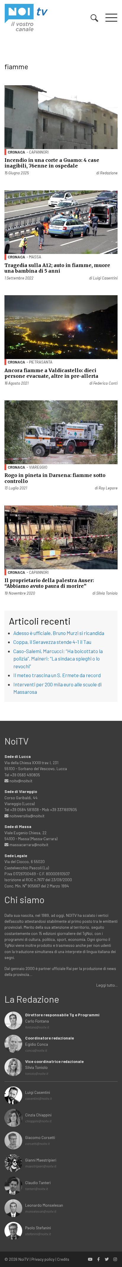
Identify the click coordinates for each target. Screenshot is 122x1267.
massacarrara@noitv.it (28, 844)
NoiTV (23, 1259)
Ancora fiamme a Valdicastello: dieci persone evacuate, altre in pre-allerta (51, 373)
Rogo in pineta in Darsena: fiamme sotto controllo (54, 478)
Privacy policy (42, 1259)
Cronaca (16, 152)
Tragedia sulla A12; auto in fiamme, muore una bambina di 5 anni (57, 268)
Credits (63, 1259)
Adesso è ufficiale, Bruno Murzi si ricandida (58, 633)
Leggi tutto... (107, 985)
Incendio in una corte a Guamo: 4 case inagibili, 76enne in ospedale (51, 163)
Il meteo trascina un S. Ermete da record (57, 675)
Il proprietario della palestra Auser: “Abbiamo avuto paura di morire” (49, 583)
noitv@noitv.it (20, 780)
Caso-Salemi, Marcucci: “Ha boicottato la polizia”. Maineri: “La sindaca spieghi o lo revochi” (58, 658)
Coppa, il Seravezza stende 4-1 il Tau (52, 642)
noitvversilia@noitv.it (26, 815)
